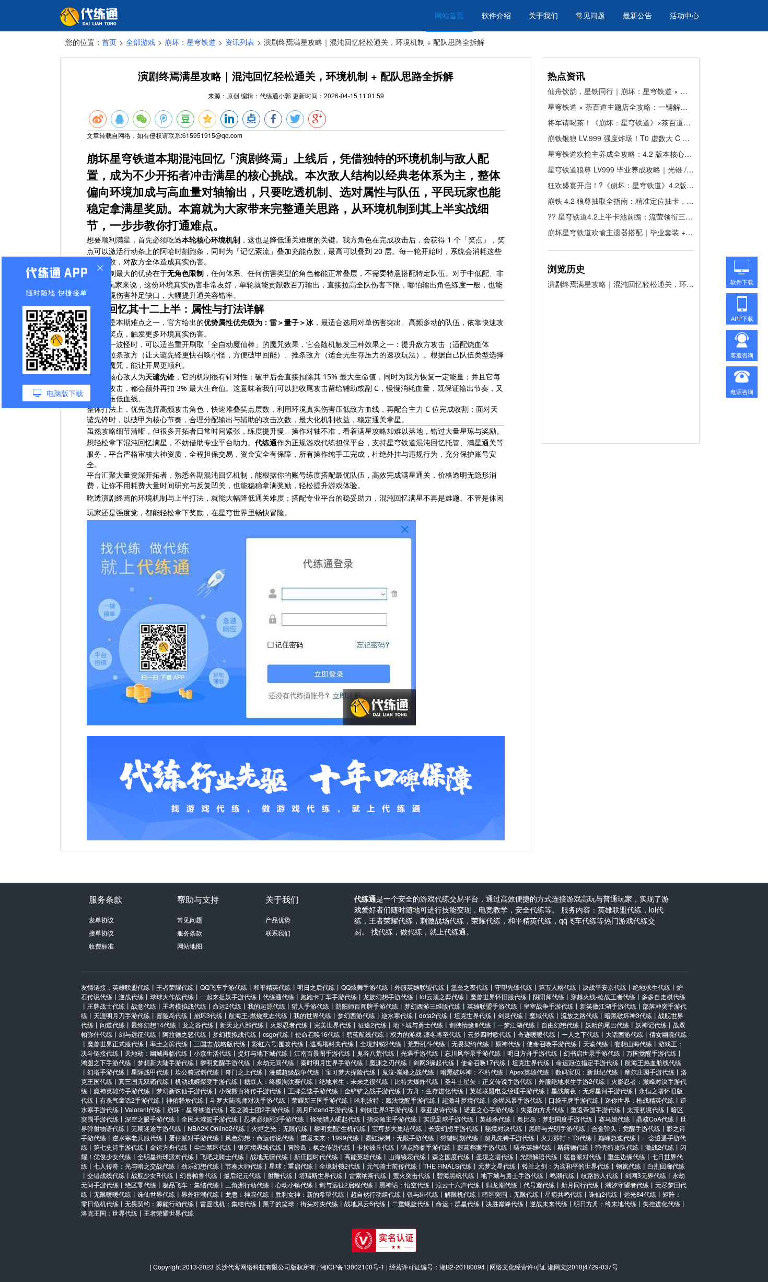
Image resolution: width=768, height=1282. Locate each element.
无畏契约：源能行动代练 (159, 1203)
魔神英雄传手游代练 (122, 1090)
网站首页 (449, 15)
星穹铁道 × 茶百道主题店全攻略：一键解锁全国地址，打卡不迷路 (621, 106)
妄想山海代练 (633, 1043)
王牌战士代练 (106, 1005)
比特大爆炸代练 (416, 1081)
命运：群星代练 (458, 1203)
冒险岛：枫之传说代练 (319, 1146)
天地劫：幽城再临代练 (156, 1052)
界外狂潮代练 (200, 1193)
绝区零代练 (140, 1184)
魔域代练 (541, 1015)
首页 (109, 42)
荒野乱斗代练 (426, 1043)
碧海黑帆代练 (455, 1175)
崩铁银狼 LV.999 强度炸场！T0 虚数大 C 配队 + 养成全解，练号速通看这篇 (621, 138)
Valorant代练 (143, 1109)
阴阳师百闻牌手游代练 (366, 1005)
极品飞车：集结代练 (190, 1184)
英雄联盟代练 (131, 987)
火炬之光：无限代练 (279, 1128)
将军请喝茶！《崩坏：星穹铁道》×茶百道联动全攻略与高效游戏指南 (621, 122)
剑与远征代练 (137, 1034)
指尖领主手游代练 (392, 1118)
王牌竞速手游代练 (313, 1090)
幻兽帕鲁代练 (198, 1175)
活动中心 (684, 15)
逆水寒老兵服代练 (137, 1137)
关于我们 (543, 15)
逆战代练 (131, 996)
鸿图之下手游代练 (106, 1062)
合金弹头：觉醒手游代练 (625, 1128)
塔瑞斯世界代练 (321, 1175)
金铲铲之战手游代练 (372, 1090)
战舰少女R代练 (152, 1175)
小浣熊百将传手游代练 (250, 1090)
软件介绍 (496, 15)
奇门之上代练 (244, 1071)
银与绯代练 (422, 1193)
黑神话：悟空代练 (404, 1184)
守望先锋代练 (513, 987)
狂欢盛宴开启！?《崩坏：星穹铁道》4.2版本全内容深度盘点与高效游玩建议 (621, 185)
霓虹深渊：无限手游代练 (399, 1137)
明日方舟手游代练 (532, 1052)
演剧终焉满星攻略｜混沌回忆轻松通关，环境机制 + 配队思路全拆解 (621, 284)
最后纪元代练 (242, 1175)
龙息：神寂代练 (247, 1193)
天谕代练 (595, 1043)
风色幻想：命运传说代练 (259, 1137)
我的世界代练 (312, 1015)
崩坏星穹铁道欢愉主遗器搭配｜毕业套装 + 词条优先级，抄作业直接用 (621, 232)
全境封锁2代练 (380, 1043)
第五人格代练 (557, 987)
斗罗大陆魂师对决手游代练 (247, 1099)
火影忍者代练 (289, 1024)
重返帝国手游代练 (596, 1109)
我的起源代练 (266, 1005)
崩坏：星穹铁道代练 (195, 1109)
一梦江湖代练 (516, 1024)
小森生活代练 (212, 1052)
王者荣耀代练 (175, 987)
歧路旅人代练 (600, 1175)
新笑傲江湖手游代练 (608, 1005)
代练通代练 (278, 996)
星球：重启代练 (291, 1165)
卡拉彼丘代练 (375, 1146)
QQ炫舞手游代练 (364, 987)
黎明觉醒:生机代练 (340, 1128)
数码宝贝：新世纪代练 (586, 1071)
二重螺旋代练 (410, 1203)
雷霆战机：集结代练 (228, 1203)
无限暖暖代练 (112, 1193)
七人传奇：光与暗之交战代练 (134, 1165)
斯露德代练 (573, 1146)
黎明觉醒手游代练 (225, 1062)
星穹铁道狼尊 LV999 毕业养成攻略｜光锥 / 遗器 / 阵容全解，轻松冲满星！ (621, 169)
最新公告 (637, 15)
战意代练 (143, 1005)
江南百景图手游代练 (322, 1052)
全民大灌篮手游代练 (209, 1118)
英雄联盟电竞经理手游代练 (507, 1090)
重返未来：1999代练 (329, 1137)
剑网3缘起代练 (434, 1062)
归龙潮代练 (501, 1184)
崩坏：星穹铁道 (190, 42)
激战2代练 (659, 1146)
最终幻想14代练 (153, 1024)
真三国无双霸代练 (144, 1081)
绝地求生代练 (651, 987)
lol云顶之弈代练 (442, 996)
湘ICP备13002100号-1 (352, 1266)
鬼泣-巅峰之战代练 (408, 1071)
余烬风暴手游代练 (517, 1099)
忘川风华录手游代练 (473, 1052)
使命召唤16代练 (317, 1034)
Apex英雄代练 (529, 1071)
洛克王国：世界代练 (109, 1212)
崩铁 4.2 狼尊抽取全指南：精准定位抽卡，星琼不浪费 (621, 200)
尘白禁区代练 (212, 1146)
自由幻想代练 (560, 1024)
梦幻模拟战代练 (235, 1034)
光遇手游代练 (419, 1052)
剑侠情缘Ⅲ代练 (470, 1024)
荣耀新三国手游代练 (320, 1099)
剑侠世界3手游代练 (387, 1109)
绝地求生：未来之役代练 (353, 1081)
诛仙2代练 (603, 1193)
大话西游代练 (624, 1034)
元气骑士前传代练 (392, 1165)
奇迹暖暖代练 (536, 1034)
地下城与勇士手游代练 (512, 1175)
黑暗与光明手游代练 (557, 1128)
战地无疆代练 (269, 1156)
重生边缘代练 (626, 1156)
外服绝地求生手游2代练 (572, 1081)
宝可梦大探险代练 (350, 1071)
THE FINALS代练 (447, 1165)
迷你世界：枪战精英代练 (639, 1099)
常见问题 (590, 15)
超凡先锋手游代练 (509, 1137)
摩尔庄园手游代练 (649, 1071)
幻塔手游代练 (106, 1071)
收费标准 (101, 945)
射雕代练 (280, 1175)
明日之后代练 (316, 987)
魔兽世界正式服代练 (115, 1043)
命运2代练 (227, 1005)
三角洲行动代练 (247, 1184)
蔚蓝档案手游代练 (482, 1146)
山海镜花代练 (407, 1156)
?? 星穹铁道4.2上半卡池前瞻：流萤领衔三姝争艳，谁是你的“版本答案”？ (621, 216)
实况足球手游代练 (448, 1118)
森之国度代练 (451, 1156)
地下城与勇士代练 (418, 1024)
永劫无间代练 (275, 1062)
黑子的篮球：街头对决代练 (300, 1203)
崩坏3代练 (208, 1015)
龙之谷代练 (198, 1024)
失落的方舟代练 (542, 1109)
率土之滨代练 (169, 1043)
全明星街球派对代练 (165, 1156)
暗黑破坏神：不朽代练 (471, 1071)
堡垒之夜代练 (469, 987)
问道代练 (112, 1024)
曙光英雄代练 (532, 1146)
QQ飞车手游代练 (223, 987)
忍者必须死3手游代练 (274, 1118)
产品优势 (277, 919)
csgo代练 (276, 1034)
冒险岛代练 (172, 1015)
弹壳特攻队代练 (617, 1146)
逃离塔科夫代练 (332, 1043)
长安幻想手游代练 (453, 1128)
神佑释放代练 (185, 1099)
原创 (233, 95)
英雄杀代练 (495, 1118)
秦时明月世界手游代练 (331, 1062)
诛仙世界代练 (156, 1193)
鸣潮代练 (562, 1175)
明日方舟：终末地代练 (605, 1203)
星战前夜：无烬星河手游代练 (592, 1090)
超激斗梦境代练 (464, 1099)
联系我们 (277, 932)
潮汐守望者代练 (627, 1184)
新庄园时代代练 (316, 1156)
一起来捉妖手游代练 (228, 996)
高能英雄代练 (363, 1156)
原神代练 (507, 1043)
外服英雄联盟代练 (419, 987)
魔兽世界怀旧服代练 (498, 996)
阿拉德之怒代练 (184, 1034)
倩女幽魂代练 (668, 1034)
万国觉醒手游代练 (651, 1052)
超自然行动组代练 (376, 1193)
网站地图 (189, 945)
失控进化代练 (661, 1203)
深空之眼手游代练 (150, 1118)
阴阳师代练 (548, 996)
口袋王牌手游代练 (574, 1099)
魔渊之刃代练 (388, 1062)
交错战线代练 (106, 1175)
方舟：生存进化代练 (435, 1090)
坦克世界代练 (473, 1015)
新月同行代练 (580, 1184)
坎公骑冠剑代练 (197, 1071)
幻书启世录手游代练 (592, 1052)
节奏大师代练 (244, 1165)
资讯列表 (239, 42)
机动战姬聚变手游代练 (206, 1081)
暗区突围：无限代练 (510, 1193)
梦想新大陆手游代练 (165, 1062)
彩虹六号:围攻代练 (278, 1043)
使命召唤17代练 (483, 1062)
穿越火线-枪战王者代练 (603, 996)
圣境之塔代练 (495, 1156)
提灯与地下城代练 (263, 1052)
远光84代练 (640, 1193)
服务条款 (189, 932)
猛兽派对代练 (582, 1156)
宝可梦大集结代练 (397, 1128)
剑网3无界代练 (645, 1175)
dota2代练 (433, 1015)
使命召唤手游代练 (552, 1043)
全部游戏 (140, 42)
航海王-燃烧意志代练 (258, 1015)
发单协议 (101, 919)
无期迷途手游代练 (156, 1128)
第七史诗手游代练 (119, 1146)
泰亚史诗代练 (439, 1109)
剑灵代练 (510, 1015)
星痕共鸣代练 (564, 1193)
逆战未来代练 (548, 1203)
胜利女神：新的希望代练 (309, 1193)
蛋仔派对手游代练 (194, 1137)
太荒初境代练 (646, 1109)
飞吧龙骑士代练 (222, 1156)
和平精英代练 (272, 987)
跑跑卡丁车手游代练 (328, 996)
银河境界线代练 (260, 1146)
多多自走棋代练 (663, 996)
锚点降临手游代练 (426, 1146)
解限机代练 (460, 1193)
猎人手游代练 (310, 1005)
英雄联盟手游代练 (492, 1005)
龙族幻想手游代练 (388, 996)
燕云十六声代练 (458, 1184)
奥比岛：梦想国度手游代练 (554, 1118)
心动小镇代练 (294, 1184)
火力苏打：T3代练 (566, 1137)
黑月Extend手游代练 (325, 1109)
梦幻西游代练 (356, 1015)
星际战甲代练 (150, 1071)
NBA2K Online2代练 (216, 1128)
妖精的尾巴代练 (607, 1024)
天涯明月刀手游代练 (122, 1015)
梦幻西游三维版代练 (432, 1005)
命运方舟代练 (169, 1146)
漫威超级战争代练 (294, 1071)
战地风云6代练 (365, 1203)
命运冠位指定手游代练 (587, 1062)
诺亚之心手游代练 (489, 1109)
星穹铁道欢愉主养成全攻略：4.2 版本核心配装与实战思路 (621, 153)
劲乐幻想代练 (200, 1165)
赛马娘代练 (614, 1118)
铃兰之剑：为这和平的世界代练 (566, 1165)
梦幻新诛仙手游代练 (184, 1090)
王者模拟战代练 (184, 1005)
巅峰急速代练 (617, 1137)
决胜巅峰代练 (504, 1203)
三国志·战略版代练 (220, 1043)
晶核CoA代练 (655, 1118)
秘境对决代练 (503, 1128)
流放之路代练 (579, 1015)
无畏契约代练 (470, 1043)
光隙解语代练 (538, 1156)
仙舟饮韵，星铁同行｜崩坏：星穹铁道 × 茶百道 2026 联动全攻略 (621, 91)
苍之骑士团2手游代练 (260, 1109)
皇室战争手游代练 (548, 1005)
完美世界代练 (333, 1024)
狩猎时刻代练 (459, 1137)
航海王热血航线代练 (653, 1062)
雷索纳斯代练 (368, 1175)
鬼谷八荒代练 (375, 1052)
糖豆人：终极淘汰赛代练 (278, 1081)
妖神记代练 (651, 1024)
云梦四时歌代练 (489, 1034)
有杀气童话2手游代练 (130, 1099)
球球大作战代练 (172, 996)
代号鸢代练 (539, 1184)
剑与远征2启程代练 (346, 1184)
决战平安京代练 (604, 987)
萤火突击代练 (411, 1175)
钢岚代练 (628, 1165)
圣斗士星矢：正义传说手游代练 (488, 1081)
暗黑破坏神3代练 (628, 1015)
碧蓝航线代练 (365, 1034)
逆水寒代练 (397, 1015)
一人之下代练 (580, 1034)
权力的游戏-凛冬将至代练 (425, 1034)
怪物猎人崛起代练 (335, 1118)
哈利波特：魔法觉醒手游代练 (395, 1099)
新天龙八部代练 (242, 1024)
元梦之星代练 (497, 1165)
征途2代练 (372, 1024)
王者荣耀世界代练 (169, 1212)
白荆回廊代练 (666, 1165)
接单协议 (101, 932)
